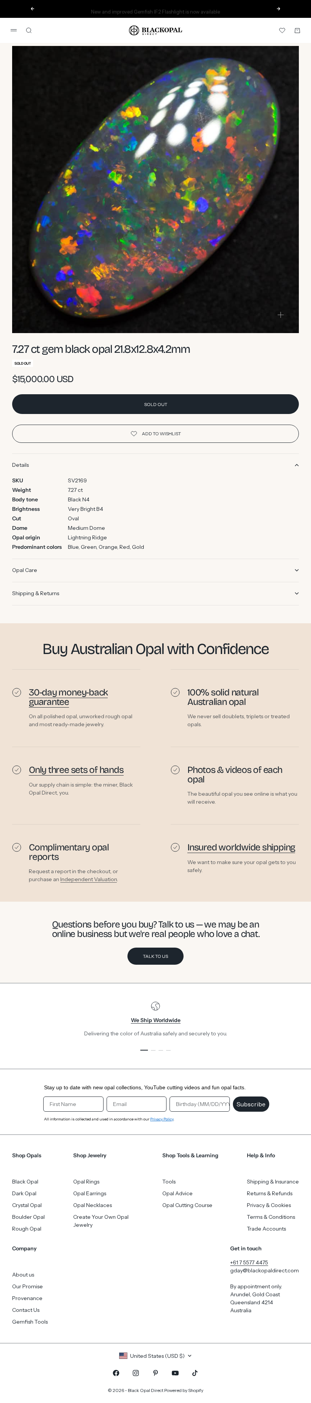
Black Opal (25, 1181)
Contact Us (25, 1310)
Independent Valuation (88, 879)
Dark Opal (24, 1193)
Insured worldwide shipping (241, 847)
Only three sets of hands (76, 770)
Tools (169, 1181)
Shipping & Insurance (273, 1181)
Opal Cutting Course (187, 1205)
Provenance (27, 1298)
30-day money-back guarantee (68, 697)
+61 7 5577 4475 (249, 1262)
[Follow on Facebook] (116, 1373)
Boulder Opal (28, 1216)
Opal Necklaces (92, 1205)
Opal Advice (177, 1193)
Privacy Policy (161, 1119)
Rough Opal (26, 1228)
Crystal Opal (27, 1205)
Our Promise (27, 1286)
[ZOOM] (280, 314)
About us (23, 1274)
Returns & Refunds (269, 1193)
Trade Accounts (266, 1228)
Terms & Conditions (271, 1216)
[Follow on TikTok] (195, 1373)
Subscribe (251, 1104)
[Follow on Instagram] (136, 1373)
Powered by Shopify (183, 1390)
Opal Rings (86, 1181)
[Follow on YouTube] (175, 1373)
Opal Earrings (89, 1193)
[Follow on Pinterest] (155, 1373)
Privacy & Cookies (269, 1205)
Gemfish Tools (30, 1321)
